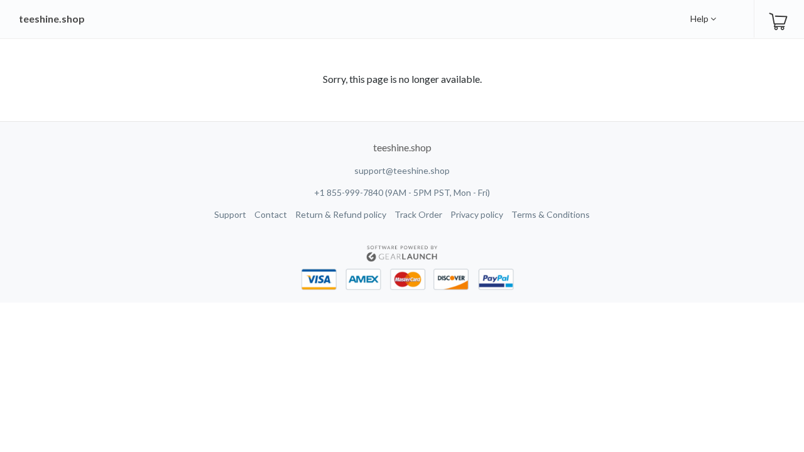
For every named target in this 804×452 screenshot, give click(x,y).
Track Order (418, 214)
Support (230, 214)
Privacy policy (476, 214)
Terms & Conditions (550, 214)
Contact (270, 214)
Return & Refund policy (340, 214)
